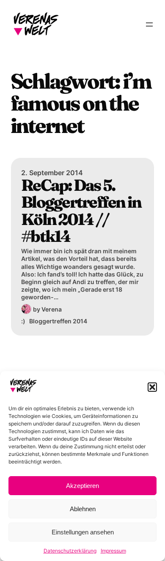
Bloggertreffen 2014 (58, 321)
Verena (51, 309)
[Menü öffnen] (149, 24)
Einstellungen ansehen (83, 532)
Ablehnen (83, 508)
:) (23, 321)
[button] (152, 387)
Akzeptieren (82, 485)
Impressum (113, 550)
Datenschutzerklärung (70, 550)
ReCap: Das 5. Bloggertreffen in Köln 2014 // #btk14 (81, 211)
